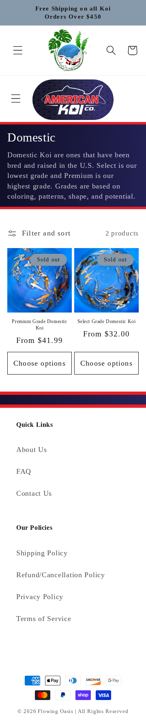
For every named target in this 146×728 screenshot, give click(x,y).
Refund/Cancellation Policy (60, 575)
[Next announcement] (130, 13)
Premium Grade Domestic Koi (39, 325)
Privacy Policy (39, 597)
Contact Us (34, 493)
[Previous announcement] (16, 13)
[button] (18, 50)
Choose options (39, 363)
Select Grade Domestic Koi (106, 321)
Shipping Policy (42, 553)
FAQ (23, 471)
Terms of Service (43, 619)
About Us (31, 449)
